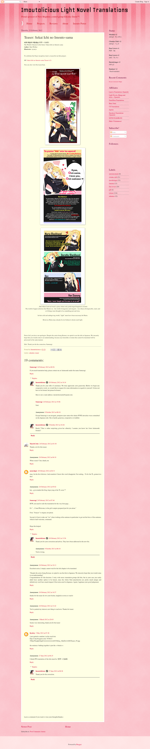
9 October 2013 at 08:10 (52, 412)
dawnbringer (113, 180)
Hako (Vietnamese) (115, 121)
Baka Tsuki (112, 103)
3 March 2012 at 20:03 (46, 619)
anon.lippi (33, 471)
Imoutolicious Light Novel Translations (74, 9)
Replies (34, 378)
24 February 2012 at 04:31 (46, 471)
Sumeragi (33, 367)
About (65, 23)
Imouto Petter (79, 23)
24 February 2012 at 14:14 (57, 382)
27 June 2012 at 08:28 (56, 671)
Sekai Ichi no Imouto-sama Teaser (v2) (39, 60)
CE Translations (114, 106)
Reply (32, 373)
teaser (37, 353)
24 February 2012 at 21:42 (47, 606)
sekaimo (32, 353)
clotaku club (113, 177)
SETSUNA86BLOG (115, 118)
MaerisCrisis (34, 444)
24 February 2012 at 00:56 (45, 367)
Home (29, 23)
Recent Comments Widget (115, 81)
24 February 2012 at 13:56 (57, 538)
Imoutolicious (40, 382)
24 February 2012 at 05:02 (47, 487)
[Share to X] (56, 350)
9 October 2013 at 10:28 (56, 425)
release (111, 193)
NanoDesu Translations (116, 100)
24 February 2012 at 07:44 (45, 500)
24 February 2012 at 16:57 (47, 592)
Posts (114, 132)
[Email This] (52, 350)
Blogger (78, 744)
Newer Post (26, 726)
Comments (115, 136)
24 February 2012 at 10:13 (47, 565)
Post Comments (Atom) (37, 731)
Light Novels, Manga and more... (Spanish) (117, 96)
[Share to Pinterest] (61, 350)
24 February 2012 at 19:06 (51, 402)
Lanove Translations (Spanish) (119, 92)
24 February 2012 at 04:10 (47, 457)
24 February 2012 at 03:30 (47, 444)
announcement (113, 174)
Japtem (111, 110)
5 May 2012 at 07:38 (42, 633)
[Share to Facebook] (58, 350)
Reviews (54, 23)
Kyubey (32, 633)
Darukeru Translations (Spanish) (116, 114)
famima (111, 183)
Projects (41, 23)
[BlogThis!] (54, 350)
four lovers (112, 186)
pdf (110, 190)
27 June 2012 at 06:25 (46, 656)
